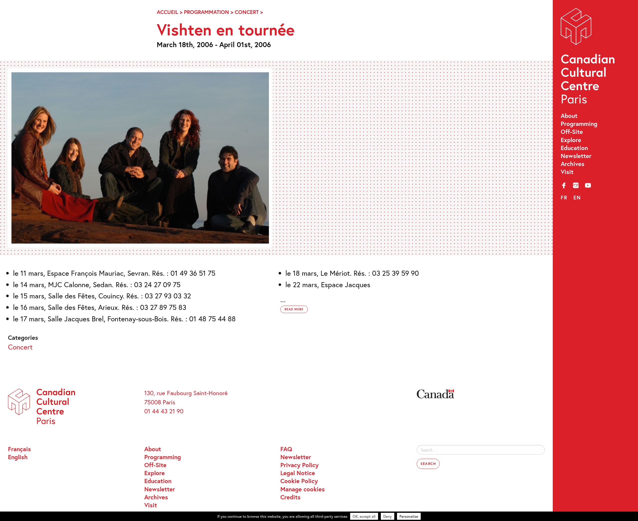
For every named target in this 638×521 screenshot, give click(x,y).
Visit (567, 172)
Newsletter (576, 156)
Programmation (206, 11)
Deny (387, 516)
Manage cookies (302, 489)
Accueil (167, 11)
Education (574, 148)
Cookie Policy (299, 481)
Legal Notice (297, 473)
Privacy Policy (299, 465)
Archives (572, 164)
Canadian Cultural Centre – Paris (588, 58)
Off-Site (572, 132)
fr (564, 197)
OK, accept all (364, 516)
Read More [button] (294, 309)
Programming (579, 124)
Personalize (408, 516)
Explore (571, 140)
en (577, 197)
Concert (247, 11)
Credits (290, 497)
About (569, 116)
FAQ (286, 449)
